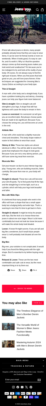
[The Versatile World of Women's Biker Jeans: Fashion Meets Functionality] (8, 326)
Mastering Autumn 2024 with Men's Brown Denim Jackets (29, 345)
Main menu (22, 360)
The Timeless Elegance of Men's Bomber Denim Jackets (30, 314)
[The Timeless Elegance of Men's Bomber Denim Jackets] (8, 312)
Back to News (24, 288)
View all (38, 303)
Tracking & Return (22, 366)
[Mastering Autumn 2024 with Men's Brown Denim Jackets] (8, 344)
